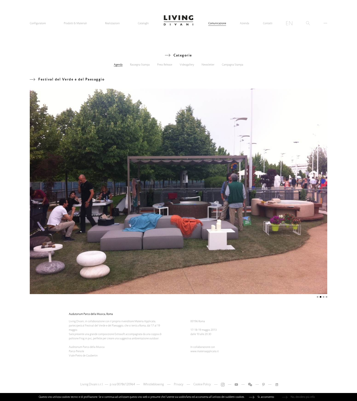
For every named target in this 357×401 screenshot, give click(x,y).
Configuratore (38, 23)
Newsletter (208, 64)
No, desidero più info (303, 397)
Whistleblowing (153, 384)
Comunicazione (217, 23)
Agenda (118, 64)
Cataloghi (143, 23)
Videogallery (187, 64)
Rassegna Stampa (140, 64)
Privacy (178, 384)
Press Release (164, 64)
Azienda (244, 23)
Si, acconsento (266, 397)
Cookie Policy (202, 384)
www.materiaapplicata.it (204, 351)
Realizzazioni (112, 23)
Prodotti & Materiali (75, 23)
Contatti (267, 23)
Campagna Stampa (232, 64)
